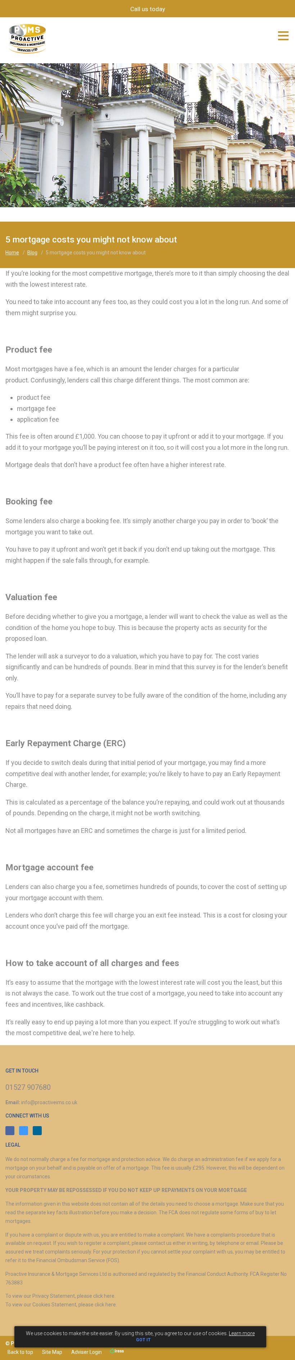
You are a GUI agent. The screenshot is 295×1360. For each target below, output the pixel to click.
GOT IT (143, 1339)
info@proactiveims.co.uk (49, 1102)
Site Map (51, 1352)
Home (12, 252)
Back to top (19, 1352)
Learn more (242, 1333)
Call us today (147, 9)
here (109, 1296)
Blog (32, 252)
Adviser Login (85, 1352)
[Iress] (116, 1351)
